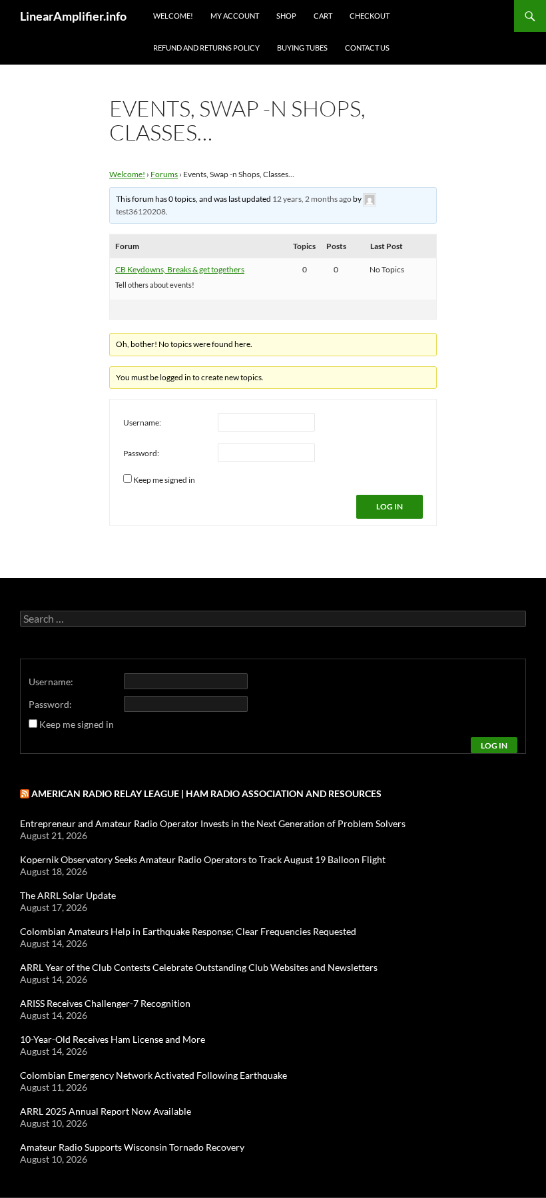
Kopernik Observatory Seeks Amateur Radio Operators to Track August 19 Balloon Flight (203, 859)
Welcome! (173, 15)
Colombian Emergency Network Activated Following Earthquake (153, 1075)
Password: (141, 453)
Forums (164, 174)
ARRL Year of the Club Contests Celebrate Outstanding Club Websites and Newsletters (199, 967)
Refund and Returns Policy (206, 47)
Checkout (370, 15)
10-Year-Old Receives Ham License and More (112, 1039)
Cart (323, 15)
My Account (234, 15)
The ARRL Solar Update (68, 895)
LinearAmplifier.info (73, 16)
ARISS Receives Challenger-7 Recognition (105, 1003)
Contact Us (367, 47)
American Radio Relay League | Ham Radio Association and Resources (206, 793)
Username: (142, 423)
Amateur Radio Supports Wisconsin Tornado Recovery (132, 1147)
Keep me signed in (164, 480)
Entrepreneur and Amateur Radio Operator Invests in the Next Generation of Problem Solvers (213, 823)
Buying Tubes (302, 47)
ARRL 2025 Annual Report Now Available (105, 1111)
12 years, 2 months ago (312, 199)
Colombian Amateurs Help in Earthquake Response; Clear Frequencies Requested (188, 931)
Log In (389, 506)
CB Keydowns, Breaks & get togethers (179, 269)
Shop (286, 15)
